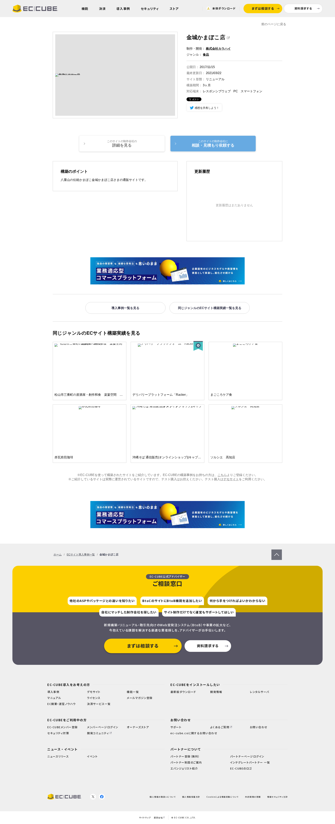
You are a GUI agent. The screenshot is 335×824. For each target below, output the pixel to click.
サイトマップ (145, 817)
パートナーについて (185, 749)
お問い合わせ (180, 720)
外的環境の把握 (253, 796)
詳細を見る (122, 143)
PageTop (276, 551)
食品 (206, 54)
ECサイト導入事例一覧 (81, 554)
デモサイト (231, 479)
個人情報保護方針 (191, 796)
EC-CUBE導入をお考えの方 (68, 684)
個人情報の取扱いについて (163, 796)
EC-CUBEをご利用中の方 (67, 720)
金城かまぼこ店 (205, 37)
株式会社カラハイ (218, 48)
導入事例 (123, 8)
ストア (174, 8)
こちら (222, 475)
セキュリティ (150, 8)
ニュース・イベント (62, 749)
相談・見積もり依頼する (213, 143)
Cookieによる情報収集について (222, 796)
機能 (85, 8)
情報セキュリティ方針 (277, 796)
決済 (102, 8)
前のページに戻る (273, 24)
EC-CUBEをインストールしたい (195, 684)
